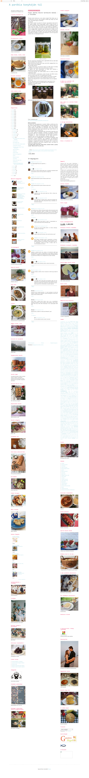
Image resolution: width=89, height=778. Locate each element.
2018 (13, 122)
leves (73, 385)
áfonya (77, 321)
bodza (69, 330)
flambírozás (72, 355)
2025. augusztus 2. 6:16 (39, 309)
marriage (62, 389)
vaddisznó (67, 432)
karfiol (70, 378)
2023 (13, 114)
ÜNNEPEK (62, 432)
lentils (65, 385)
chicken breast (63, 336)
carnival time (66, 334)
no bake (63, 398)
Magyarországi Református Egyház (18, 665)
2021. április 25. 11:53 (39, 250)
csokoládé (76, 344)
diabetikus (69, 346)
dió (72, 346)
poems (64, 404)
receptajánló (72, 408)
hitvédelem (76, 368)
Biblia (77, 326)
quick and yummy (73, 406)
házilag (61, 368)
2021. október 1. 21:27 (37, 270)
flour (75, 355)
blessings (76, 329)
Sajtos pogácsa (20, 546)
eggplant (74, 349)
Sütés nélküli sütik (64, 480)
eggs (77, 349)
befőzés (33, 149)
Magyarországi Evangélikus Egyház (18, 666)
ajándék (61, 322)
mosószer (72, 394)
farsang (69, 354)
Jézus (70, 376)
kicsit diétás (69, 381)
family (65, 354)
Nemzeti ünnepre (64, 464)
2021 (13, 117)
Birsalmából (63, 481)
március (14, 170)
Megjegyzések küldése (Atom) (38, 344)
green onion (74, 364)
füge (69, 359)
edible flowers (65, 349)
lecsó (67, 384)
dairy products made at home (65, 345)
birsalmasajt (66, 329)
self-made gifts (75, 414)
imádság (46, 149)
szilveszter (68, 424)
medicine (76, 389)
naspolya (61, 396)
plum (77, 403)
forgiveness (76, 356)
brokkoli (70, 331)
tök (72, 429)
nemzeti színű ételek (72, 396)
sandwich (67, 413)
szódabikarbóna (75, 424)
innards (61, 374)
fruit (67, 359)
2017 (13, 123)
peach (69, 402)
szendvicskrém (62, 423)
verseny (75, 433)
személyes (76, 422)
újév (63, 431)
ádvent (74, 321)
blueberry (66, 330)
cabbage (69, 333)
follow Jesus (67, 356)
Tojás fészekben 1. (16, 149)
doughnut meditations (67, 347)
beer (70, 325)
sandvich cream (62, 413)
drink (72, 347)
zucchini (77, 438)
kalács (66, 377)
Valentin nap (71, 432)
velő (67, 433)
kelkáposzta (68, 379)
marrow (66, 389)
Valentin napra (64, 484)
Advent (71, 321)
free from (66, 357)
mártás (69, 389)
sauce (67, 414)
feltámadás (76, 354)
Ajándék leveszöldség (21, 233)
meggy (66, 392)
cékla (73, 334)
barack (71, 324)
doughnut (62, 347)
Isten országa (73, 374)
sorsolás (61, 416)
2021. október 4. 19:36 (41, 279)
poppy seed (70, 404)
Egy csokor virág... (21, 563)
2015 (13, 126)
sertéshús (65, 415)
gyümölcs (66, 366)
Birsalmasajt (19, 220)
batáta (61, 325)
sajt (72, 412)
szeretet (61, 424)
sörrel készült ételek (63, 417)
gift (71, 360)
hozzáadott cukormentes (68, 370)
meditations (63, 391)
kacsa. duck (62, 377)
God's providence (41, 149)
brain (63, 331)
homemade (70, 369)
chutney (77, 338)
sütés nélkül (73, 421)
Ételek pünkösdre (64, 471)
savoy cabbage (70, 414)
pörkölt (61, 405)
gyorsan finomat (75, 365)
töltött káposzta (75, 429)
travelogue (70, 430)
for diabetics (72, 356)
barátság (76, 324)
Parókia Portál (14, 664)
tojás (61, 429)
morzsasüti (69, 394)
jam (73, 375)
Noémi (69, 398)
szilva (65, 424)
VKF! (75, 434)
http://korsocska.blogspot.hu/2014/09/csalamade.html (38, 120)
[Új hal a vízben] (63, 746)
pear (71, 402)
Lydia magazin (64, 387)
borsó (77, 330)
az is (65, 324)
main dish (76, 387)
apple (77, 322)
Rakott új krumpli (16, 157)
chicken (76, 335)
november (15, 131)
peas (77, 402)
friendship (75, 358)
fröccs (65, 359)
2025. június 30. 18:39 (39, 299)
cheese (70, 335)
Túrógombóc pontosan (17, 145)
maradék (72, 388)
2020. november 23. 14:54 (39, 208)
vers (69, 433)
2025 (13, 111)
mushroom (64, 395)
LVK (75, 386)
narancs (77, 395)
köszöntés (70, 383)
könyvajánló (62, 383)
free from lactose (70, 358)
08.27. (19, 537)
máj (61, 388)
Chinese (74, 337)
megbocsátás (62, 392)
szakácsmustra (69, 422)
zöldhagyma (69, 438)
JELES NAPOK (66, 376)
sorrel (77, 415)
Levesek (62, 477)
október (14, 132)
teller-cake (14, 571)
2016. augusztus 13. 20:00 (42, 198)
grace (64, 364)
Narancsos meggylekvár (17, 154)
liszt (65, 386)
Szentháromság (72, 423)
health (64, 368)
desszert (62, 346)
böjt (61, 331)
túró (75, 430)
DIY (75, 346)
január (14, 173)
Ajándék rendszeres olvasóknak (20, 240)
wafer (77, 434)
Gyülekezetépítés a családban (17, 661)
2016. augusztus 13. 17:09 (42, 191)
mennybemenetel (63, 393)
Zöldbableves (15, 161)
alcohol (64, 322)
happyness (62, 367)
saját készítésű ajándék (67, 412)
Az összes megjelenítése (21, 579)
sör (77, 416)
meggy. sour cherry (71, 392)
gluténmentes (75, 360)
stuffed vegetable (75, 418)
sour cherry (75, 416)
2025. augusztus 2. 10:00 (40, 317)
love (74, 386)
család (68, 343)
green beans (69, 364)
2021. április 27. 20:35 (41, 261)
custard (66, 343)
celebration (76, 334)
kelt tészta (72, 379)
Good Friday (76, 363)
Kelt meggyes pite (16, 142)
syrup (66, 422)
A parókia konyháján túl (25, 5)
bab (66, 324)
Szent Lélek (68, 423)
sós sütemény (65, 416)
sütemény (63, 421)
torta (70, 429)
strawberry (65, 418)
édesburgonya (71, 348)
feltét (61, 355)
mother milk (76, 394)
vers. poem (72, 433)
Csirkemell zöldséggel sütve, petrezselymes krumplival (18, 164)
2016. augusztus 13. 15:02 (39, 183)
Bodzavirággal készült (65, 468)
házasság (66, 367)
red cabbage (76, 408)
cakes (61, 334)
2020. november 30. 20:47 (42, 226)
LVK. (77, 386)
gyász (64, 365)
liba (64, 386)
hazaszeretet (76, 367)
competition (67, 339)
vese (77, 433)
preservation (71, 405)
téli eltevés (65, 428)
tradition (66, 430)
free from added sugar (71, 357)
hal (72, 366)
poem (61, 404)
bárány (74, 324)
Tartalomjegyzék (64, 483)
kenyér (61, 380)
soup (71, 416)
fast (71, 354)
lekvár (73, 384)
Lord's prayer (70, 386)
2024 (13, 113)
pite (75, 403)
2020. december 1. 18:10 (41, 232)
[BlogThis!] (30, 153)
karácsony (72, 377)
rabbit (77, 407)
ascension (62, 323)
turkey (73, 430)
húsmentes (76, 371)
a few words (67, 321)
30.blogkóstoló (62, 321)
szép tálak (76, 423)
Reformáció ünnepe (68, 409)
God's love (36, 149)
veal (61, 433)
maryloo (32, 183)
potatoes (76, 404)
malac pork (65, 388)
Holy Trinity (66, 369)
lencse (63, 385)
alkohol (67, 322)
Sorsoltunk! (15, 158)
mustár (68, 395)
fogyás (61, 356)
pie (71, 403)
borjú (75, 330)
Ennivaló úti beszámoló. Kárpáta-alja (67, 489)
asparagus (66, 323)
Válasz (32, 165)
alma (69, 322)
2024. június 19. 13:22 (39, 290)
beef (68, 325)
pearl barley (74, 402)
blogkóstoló (62, 330)
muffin (61, 395)
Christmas (65, 338)
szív (71, 424)
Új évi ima (63, 472)
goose (61, 364)
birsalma (62, 329)
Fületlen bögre (15, 152)
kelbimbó (64, 379)
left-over (70, 384)
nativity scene (66, 396)
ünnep (76, 431)
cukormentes (62, 343)
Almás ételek (63, 476)
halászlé (75, 366)
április (14, 169)
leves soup (76, 385)
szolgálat (61, 425)
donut (77, 346)
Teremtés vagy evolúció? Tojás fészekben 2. (18, 147)
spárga (68, 417)
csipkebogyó (71, 343)
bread (65, 331)
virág (70, 434)
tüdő (76, 430)
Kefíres (14, 155)
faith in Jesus (62, 354)
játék (75, 375)
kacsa (77, 376)
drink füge (74, 347)
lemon (75, 384)
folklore (64, 356)
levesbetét (62, 386)
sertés (61, 415)
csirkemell (68, 344)
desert (74, 345)
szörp (72, 425)
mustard (70, 395)
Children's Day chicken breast (67, 337)
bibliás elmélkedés (72, 328)
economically (65, 348)
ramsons (61, 408)
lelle (32, 270)
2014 (13, 128)
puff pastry (76, 405)
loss (72, 386)
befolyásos (76, 325)
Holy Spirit (62, 369)
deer (72, 345)
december (15, 129)
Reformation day (75, 409)
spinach (74, 417)
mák (62, 388)
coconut (63, 339)
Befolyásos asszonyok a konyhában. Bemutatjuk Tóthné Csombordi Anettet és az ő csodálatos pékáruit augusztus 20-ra (18, 196)
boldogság (72, 330)
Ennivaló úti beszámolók (65, 485)
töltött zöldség (62, 430)
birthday (70, 329)
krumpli (75, 383)
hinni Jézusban (71, 368)
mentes (77, 392)
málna (68, 388)
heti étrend (67, 368)
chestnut (73, 335)
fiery (65, 355)
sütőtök (77, 421)
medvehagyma (76, 391)
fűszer (71, 359)
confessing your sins (72, 339)
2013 (13, 175)
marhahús (76, 388)
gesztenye (68, 360)
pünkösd (67, 406)
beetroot (72, 325)
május (14, 167)
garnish (76, 359)
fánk (67, 354)
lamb (77, 383)
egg (72, 349)
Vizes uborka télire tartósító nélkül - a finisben (20, 188)
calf (63, 334)
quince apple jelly (73, 407)
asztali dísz (62, 324)
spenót (70, 417)
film (68, 355)
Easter (61, 348)
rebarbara (68, 408)
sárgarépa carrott (63, 414)
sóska (69, 416)
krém (72, 383)
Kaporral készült (64, 467)
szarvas (73, 422)
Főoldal (62, 463)
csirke (75, 343)
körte (67, 383)
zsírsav (61, 439)
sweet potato (62, 422)
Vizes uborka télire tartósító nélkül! (19, 144)
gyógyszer (70, 365)
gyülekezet (62, 366)
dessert (76, 345)
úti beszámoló (72, 431)
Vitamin (73, 434)
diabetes (66, 346)
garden (74, 359)
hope (63, 370)
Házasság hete (70, 367)
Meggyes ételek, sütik (65, 475)
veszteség (62, 434)
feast (73, 354)
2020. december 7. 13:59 (42, 237)
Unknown (33, 208)
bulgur (77, 331)
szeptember (15, 134)
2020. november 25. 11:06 (42, 219)
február (14, 172)
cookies (62, 340)
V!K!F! (65, 432)
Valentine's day (75, 432)
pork (74, 404)
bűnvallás (65, 333)
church (74, 338)
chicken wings (72, 336)
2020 (13, 119)
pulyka (61, 406)
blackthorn (73, 329)
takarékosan (76, 425)
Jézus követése (73, 376)
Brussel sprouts (73, 331)
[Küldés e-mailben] (29, 153)
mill (66, 394)
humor (74, 370)
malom (70, 388)
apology (74, 322)
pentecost (62, 403)
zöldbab (66, 438)
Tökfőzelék (15, 151)
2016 (13, 125)
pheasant (69, 403)
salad (75, 412)
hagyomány (70, 366)
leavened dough (63, 384)
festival (63, 355)
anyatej (72, 322)
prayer (64, 405)
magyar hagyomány (70, 387)
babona (69, 324)
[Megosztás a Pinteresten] (34, 153)
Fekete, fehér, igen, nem (17, 160)
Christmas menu (70, 338)
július (14, 137)
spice (72, 417)
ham (77, 366)
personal (65, 403)
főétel (61, 357)
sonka (75, 415)
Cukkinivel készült (64, 488)
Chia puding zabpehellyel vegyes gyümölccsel (21, 573)
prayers (55, 149)
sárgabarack (76, 413)
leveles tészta (69, 385)
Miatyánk (67, 393)
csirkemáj (64, 344)
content (77, 339)
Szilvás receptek (64, 13)
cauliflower (70, 334)
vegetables (64, 433)
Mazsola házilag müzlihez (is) (20, 202)
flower (77, 355)
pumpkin (64, 406)
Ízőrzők (71, 375)
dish (73, 346)
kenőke (76, 379)
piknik (73, 403)
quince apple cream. (66, 407)
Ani (35, 191)
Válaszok (34, 189)
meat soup (72, 389)
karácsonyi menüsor (66, 378)
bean (63, 325)
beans (66, 325)
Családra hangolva (15, 536)
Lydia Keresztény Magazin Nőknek (18, 662)
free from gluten (65, 358)
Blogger (49, 769)
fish (69, 355)
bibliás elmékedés (63, 328)
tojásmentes (64, 429)
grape (66, 364)
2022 (13, 116)
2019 (13, 120)
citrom (61, 339)
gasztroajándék (62, 360)
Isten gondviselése (51, 149)
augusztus (15, 135)
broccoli (67, 331)
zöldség (73, 438)
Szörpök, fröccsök (64, 479)
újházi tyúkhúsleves (67, 431)
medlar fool (70, 391)
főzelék (63, 357)
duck (77, 347)
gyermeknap (67, 365)
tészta (72, 428)
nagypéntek (73, 395)
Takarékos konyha (15, 545)
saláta (77, 412)
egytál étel (65, 350)
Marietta (13, 562)
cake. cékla (76, 333)
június (14, 166)
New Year (69, 397)
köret (65, 383)
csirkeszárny (72, 344)
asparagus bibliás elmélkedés (73, 323)
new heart (66, 397)
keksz (76, 378)
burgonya (61, 333)
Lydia (61, 387)
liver (67, 386)
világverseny (66, 434)
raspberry (64, 408)
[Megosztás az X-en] (31, 153)
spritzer (77, 417)
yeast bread (64, 437)
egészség (70, 349)
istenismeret (66, 375)
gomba (72, 363)
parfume (61, 402)
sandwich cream (71, 413)
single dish (69, 415)
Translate (69, 731)
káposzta (68, 377)
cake (72, 333)
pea (66, 402)
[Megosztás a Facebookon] (32, 153)
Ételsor (62, 487)
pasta (64, 402)
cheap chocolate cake (64, 335)
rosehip (61, 412)
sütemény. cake (68, 421)
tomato (68, 429)
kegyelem (72, 378)
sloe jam (72, 415)
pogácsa (67, 404)
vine (68, 434)
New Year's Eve (74, 397)
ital (68, 375)
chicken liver (68, 336)
